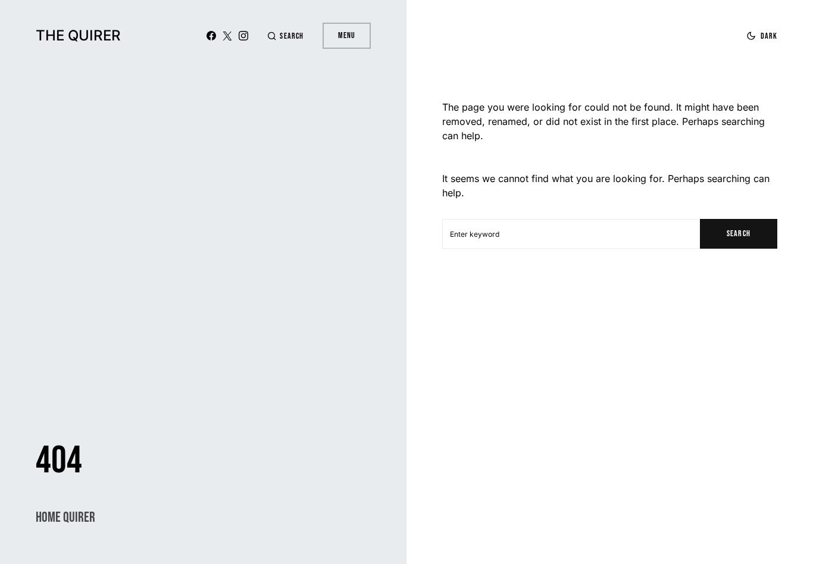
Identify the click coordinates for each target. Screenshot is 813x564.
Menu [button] (346, 35)
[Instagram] (243, 35)
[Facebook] (211, 35)
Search (738, 233)
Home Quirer (65, 517)
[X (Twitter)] (227, 35)
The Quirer (78, 35)
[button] (285, 36)
